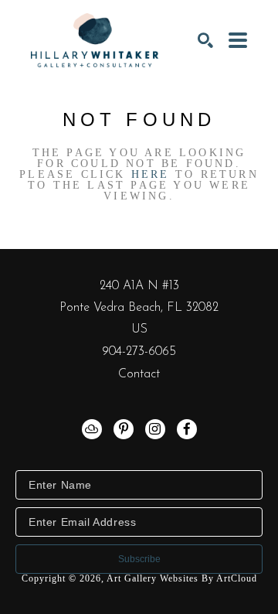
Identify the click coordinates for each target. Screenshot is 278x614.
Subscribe (139, 559)
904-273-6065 (139, 352)
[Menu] (238, 40)
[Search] (205, 40)
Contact (139, 374)
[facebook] (187, 429)
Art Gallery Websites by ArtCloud (182, 578)
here (150, 174)
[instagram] (155, 429)
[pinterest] (124, 429)
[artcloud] (92, 429)
